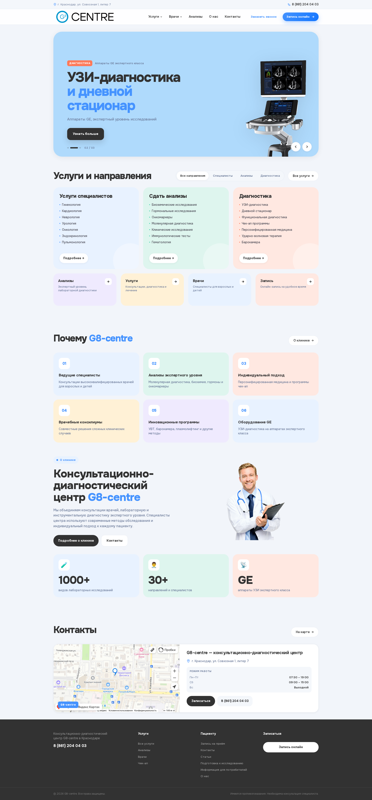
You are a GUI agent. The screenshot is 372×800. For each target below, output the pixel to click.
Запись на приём (213, 743)
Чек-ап (143, 763)
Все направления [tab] (192, 176)
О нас (213, 17)
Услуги (153, 17)
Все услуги (301, 176)
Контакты (232, 17)
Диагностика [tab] (270, 176)
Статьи (206, 757)
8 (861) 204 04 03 (305, 4)
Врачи (174, 17)
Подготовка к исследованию (222, 763)
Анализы (196, 17)
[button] (68, 147)
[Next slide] (307, 146)
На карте (303, 632)
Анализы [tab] (246, 176)
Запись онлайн (298, 17)
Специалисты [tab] (223, 176)
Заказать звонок (264, 17)
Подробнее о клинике (76, 541)
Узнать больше (85, 134)
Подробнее (72, 258)
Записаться (200, 701)
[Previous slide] (296, 146)
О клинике (301, 340)
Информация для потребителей (224, 770)
